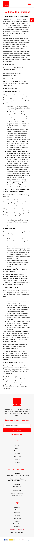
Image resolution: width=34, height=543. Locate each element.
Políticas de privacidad (17, 529)
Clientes (17, 459)
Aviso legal (17, 507)
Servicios (17, 451)
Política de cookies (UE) (17, 532)
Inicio (17, 445)
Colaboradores (17, 456)
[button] (32, 20)
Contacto (17, 462)
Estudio (17, 448)
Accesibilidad (17, 524)
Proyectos (17, 453)
